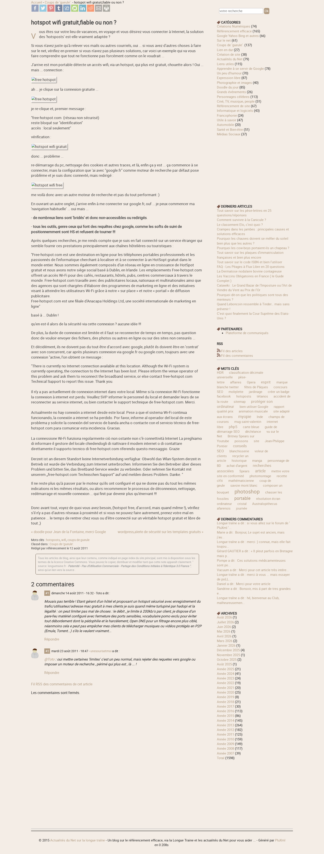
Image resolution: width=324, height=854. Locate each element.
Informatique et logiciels (235, 110)
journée (241, 508)
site (256, 441)
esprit (266, 382)
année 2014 (225, 720)
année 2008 (225, 748)
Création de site (228, 54)
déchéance (253, 431)
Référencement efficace (234, 31)
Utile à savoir (226, 120)
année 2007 (225, 753)
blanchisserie (239, 451)
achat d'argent (237, 465)
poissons (241, 441)
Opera (251, 382)
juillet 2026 (225, 622)
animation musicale (253, 411)
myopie (244, 416)
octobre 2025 (226, 659)
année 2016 (225, 711)
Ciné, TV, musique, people (236, 101)
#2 (47, 651)
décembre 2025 (228, 650)
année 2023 (225, 678)
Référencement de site (233, 106)
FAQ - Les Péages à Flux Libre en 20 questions (251, 266)
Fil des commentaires (237, 355)
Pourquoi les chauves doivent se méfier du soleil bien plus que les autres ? (252, 240)
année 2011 (225, 734)
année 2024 (225, 673)
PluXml (280, 840)
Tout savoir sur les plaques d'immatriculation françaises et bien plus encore (250, 254)
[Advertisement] (255, 167)
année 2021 (225, 687)
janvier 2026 (226, 645)
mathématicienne (241, 480)
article (260, 470)
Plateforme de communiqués (247, 333)
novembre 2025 (228, 655)
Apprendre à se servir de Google (240, 68)
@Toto (49, 659)
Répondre (51, 639)
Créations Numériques (233, 26)
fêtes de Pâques (256, 387)
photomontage (260, 476)
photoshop (247, 491)
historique (239, 460)
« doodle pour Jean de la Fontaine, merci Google (68, 531)
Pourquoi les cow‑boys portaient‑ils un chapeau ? (253, 248)
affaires (235, 382)
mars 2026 (224, 641)
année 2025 (225, 669)
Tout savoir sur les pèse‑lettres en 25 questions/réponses (244, 212)
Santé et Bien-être (230, 129)
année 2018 (225, 701)
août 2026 (224, 617)
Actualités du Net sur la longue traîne (77, 840)
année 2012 (225, 729)
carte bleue (251, 427)
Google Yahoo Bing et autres (238, 35)
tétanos (262, 396)
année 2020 (225, 692)
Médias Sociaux (228, 134)
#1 (47, 593)
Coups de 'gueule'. (58, 2)
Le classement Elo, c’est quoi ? (240, 224)
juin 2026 (224, 626)
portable (242, 498)
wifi (63, 540)
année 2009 (225, 744)
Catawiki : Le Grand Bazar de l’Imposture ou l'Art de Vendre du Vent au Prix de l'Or (254, 287)
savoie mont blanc (243, 485)
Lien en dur (225, 50)
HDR (220, 372)
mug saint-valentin (247, 421)
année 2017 (225, 706)
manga (257, 460)
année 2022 (225, 683)
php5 (233, 426)
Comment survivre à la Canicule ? (241, 219)
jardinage (255, 391)
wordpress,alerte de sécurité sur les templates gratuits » (160, 531)
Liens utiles (225, 64)
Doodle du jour (227, 87)
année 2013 (225, 725)
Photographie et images (234, 82)
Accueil (36, 2)
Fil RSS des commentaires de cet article (61, 684)
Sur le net (224, 40)
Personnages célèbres (233, 96)
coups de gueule (78, 540)
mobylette (236, 391)
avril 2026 (224, 636)
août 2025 (224, 664)
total (221, 758)
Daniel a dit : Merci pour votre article (243, 584)
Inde (260, 416)
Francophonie (227, 115)
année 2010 (225, 739)
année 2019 (225, 697)
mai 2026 (223, 631)
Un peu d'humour (229, 73)
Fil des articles (232, 351)
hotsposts (53, 540)
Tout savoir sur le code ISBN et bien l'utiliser (249, 262)
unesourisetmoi (101, 651)
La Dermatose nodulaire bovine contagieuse (249, 271)
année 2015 (225, 715)
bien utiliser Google (254, 406)
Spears (244, 471)
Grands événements (231, 92)
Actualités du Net (229, 59)
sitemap (240, 401)
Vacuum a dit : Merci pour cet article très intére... (253, 570)
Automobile (225, 124)
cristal (242, 503)
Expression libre (228, 77)
